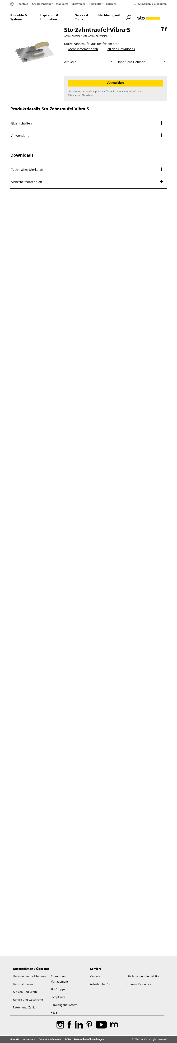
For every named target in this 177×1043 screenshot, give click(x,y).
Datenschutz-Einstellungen (89, 1039)
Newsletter (95, 4)
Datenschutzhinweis (50, 1039)
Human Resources (139, 984)
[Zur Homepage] (152, 18)
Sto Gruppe (57, 989)
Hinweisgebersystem (63, 1005)
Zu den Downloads (121, 49)
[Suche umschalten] (128, 17)
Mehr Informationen (83, 49)
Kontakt (23, 4)
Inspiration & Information (49, 17)
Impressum (29, 1039)
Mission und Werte (25, 992)
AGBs (68, 1039)
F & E (53, 1013)
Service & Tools (81, 17)
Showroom (78, 4)
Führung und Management (59, 979)
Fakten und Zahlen (25, 1007)
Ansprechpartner (42, 4)
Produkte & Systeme (18, 17)
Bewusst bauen (23, 984)
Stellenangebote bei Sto (143, 976)
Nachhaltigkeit (109, 15)
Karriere (111, 4)
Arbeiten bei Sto (100, 984)
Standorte (62, 4)
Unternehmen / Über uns (31, 969)
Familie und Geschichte (28, 1000)
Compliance (58, 997)
